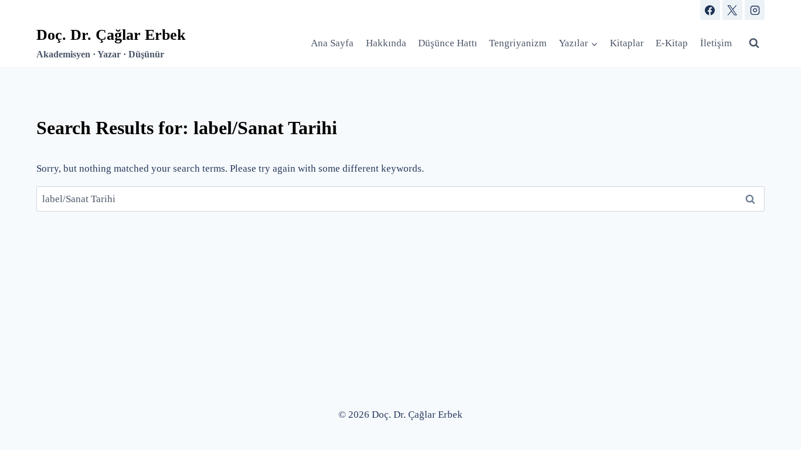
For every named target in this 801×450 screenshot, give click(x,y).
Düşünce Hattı (447, 43)
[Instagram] (755, 10)
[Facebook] (710, 10)
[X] (732, 10)
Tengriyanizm (518, 43)
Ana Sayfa (332, 43)
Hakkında (386, 43)
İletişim (716, 43)
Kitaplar (627, 43)
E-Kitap (672, 43)
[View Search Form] (754, 43)
